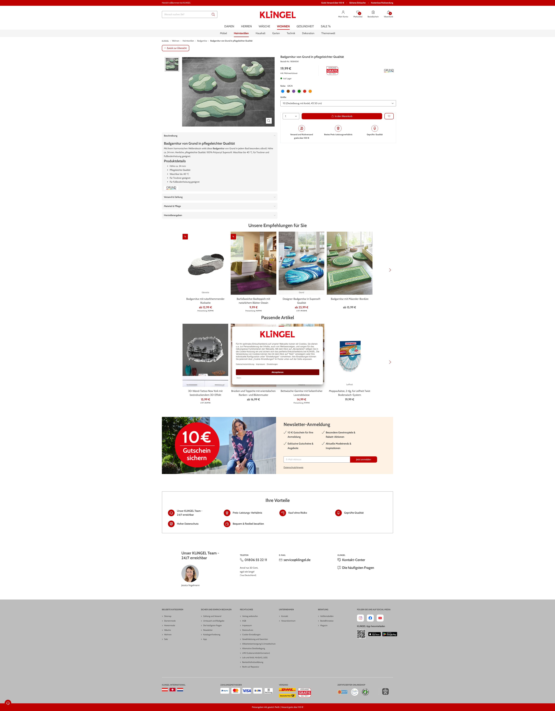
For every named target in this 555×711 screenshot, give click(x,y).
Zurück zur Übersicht (177, 48)
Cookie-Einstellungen (251, 634)
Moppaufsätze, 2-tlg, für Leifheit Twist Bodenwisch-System (349, 392)
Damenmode (170, 620)
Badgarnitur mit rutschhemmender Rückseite (205, 300)
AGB (244, 620)
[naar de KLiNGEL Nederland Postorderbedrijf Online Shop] (180, 689)
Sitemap (167, 616)
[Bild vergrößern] (269, 121)
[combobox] (189, 14)
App (205, 639)
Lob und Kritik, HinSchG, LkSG (255, 657)
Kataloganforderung (211, 634)
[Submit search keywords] (213, 14)
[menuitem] (229, 26)
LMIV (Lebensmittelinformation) (256, 653)
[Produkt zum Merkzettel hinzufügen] (389, 116)
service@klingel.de (297, 560)
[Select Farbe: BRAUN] (288, 91)
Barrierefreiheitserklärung (252, 662)
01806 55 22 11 (256, 560)
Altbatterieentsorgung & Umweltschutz (259, 643)
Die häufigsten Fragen (358, 568)
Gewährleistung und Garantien (255, 639)
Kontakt (284, 616)
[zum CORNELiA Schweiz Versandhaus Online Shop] (172, 689)
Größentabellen (327, 616)
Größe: (283, 97)
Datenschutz (247, 630)
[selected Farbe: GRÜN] (299, 91)
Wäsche (167, 630)
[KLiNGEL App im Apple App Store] (374, 634)
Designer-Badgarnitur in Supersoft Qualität (301, 300)
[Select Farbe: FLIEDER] (293, 91)
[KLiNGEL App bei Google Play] (389, 634)
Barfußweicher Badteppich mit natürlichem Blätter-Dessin (253, 300)
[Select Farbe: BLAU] (282, 91)
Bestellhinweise (326, 620)
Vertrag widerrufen (250, 616)
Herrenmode (169, 625)
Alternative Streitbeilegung (253, 648)
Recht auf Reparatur (250, 666)
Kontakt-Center (353, 560)
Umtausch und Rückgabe (213, 620)
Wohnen (168, 634)
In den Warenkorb (343, 116)
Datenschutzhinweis (293, 467)
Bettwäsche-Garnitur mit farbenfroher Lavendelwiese (301, 392)
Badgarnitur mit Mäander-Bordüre (349, 298)
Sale (166, 639)
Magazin (324, 625)
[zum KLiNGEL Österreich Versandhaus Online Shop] (165, 689)
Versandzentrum (288, 620)
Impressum (247, 625)
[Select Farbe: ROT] (304, 91)
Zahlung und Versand (212, 616)
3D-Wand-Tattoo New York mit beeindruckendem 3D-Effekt (205, 392)
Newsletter (207, 630)
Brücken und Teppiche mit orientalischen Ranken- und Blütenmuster (253, 392)
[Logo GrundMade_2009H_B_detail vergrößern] (389, 71)
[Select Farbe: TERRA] (310, 91)
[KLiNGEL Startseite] (278, 14)
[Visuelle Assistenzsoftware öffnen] (384, 691)
